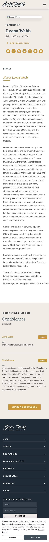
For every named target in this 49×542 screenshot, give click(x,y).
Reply (42, 337)
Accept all (35, 537)
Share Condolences (17, 43)
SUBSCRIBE (20, 516)
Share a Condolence (24, 407)
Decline (12, 537)
